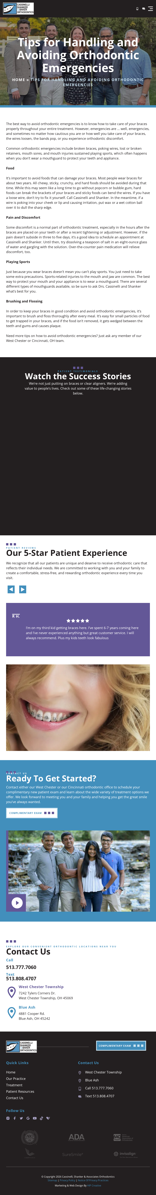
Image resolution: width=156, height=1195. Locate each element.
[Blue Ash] (12, 1013)
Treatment (14, 1085)
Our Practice (16, 1078)
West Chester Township (41, 986)
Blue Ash (27, 1007)
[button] (150, 9)
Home (18, 79)
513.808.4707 (21, 978)
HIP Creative (94, 1185)
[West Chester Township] (12, 992)
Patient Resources (20, 1091)
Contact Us (14, 1097)
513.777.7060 (21, 967)
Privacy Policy (68, 1180)
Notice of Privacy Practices (93, 1180)
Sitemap (52, 1180)
